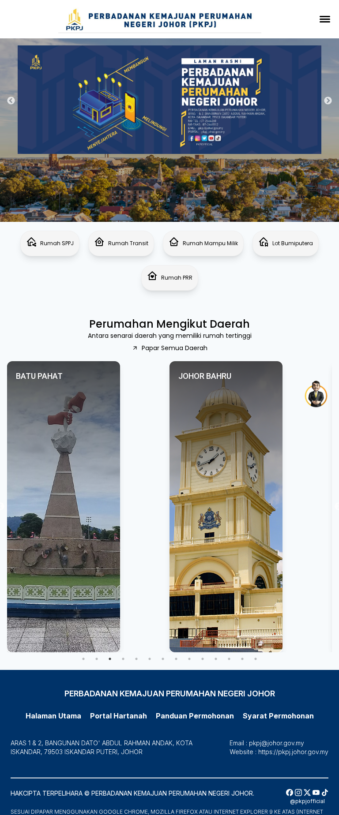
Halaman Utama (53, 715)
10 (202, 658)
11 (215, 658)
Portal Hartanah (118, 715)
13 (242, 658)
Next (328, 101)
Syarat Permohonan (45, 35)
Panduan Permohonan (49, 20)
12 (229, 658)
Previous (11, 101)
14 (255, 658)
